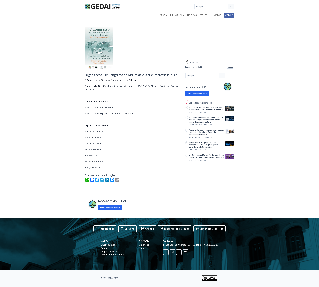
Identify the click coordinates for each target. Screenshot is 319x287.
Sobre (161, 15)
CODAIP (229, 15)
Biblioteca (176, 15)
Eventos (204, 15)
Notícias (192, 15)
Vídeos (217, 15)
